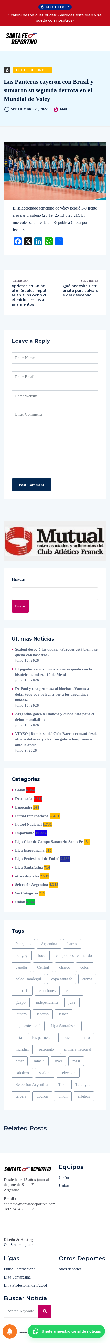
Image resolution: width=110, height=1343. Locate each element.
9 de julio (23, 944)
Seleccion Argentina (32, 1084)
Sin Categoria (26, 893)
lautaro (21, 1014)
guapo (21, 1002)
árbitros (84, 1096)
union (63, 1096)
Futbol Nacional (28, 824)
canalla (21, 967)
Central (43, 967)
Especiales (23, 807)
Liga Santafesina (29, 867)
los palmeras (42, 1037)
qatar (20, 1061)
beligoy (22, 955)
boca (42, 955)
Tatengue (82, 1084)
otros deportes (32, 70)
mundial (22, 1049)
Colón (20, 790)
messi (66, 1037)
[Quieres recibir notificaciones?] (10, 1331)
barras (72, 944)
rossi (76, 1061)
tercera (21, 1096)
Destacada (23, 799)
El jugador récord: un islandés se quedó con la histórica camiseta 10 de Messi (53, 672)
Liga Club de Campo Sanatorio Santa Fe (49, 842)
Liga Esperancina (30, 850)
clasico (64, 967)
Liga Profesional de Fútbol (37, 859)
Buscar (19, 579)
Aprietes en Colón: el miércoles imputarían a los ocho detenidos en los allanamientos (29, 295)
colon (84, 967)
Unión (20, 902)
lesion (63, 1014)
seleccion (68, 1073)
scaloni (44, 1073)
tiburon (42, 1096)
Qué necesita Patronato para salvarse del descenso (80, 290)
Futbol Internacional (32, 816)
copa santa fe (61, 979)
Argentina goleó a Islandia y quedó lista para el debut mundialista (54, 717)
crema (87, 979)
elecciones (47, 990)
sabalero (22, 1073)
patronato (46, 1049)
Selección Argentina (31, 885)
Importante (24, 833)
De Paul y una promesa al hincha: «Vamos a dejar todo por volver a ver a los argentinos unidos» (52, 694)
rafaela (39, 1061)
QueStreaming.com (19, 1245)
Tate (61, 1084)
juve (72, 1002)
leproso (43, 1014)
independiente (47, 1002)
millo (86, 1037)
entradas (72, 990)
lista (19, 1037)
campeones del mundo (74, 955)
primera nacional (77, 1049)
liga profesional (28, 1026)
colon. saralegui (28, 979)
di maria (22, 990)
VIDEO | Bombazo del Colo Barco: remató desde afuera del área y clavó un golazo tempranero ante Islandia (56, 739)
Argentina (49, 944)
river (58, 1061)
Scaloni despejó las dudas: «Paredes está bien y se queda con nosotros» (55, 18)
